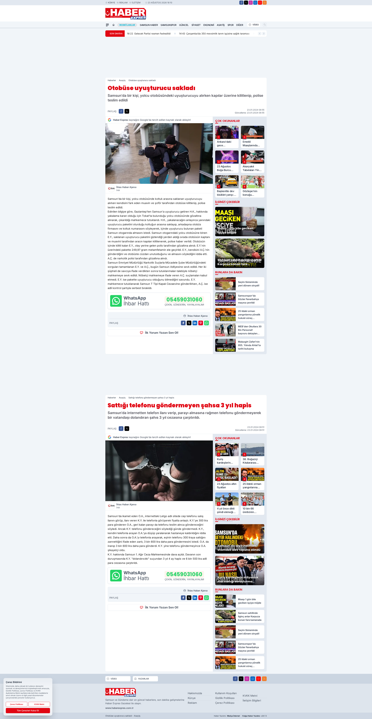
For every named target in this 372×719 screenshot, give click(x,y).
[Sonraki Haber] (263, 33)
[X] (246, 3)
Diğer (239, 25)
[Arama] (265, 25)
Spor (230, 25)
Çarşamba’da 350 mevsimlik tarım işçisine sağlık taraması (214, 33)
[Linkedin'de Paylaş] (195, 323)
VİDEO (256, 24)
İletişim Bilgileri (252, 700)
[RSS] (265, 3)
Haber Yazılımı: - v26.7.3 (240, 716)
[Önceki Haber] (259, 33)
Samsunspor (168, 25)
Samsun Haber (149, 25)
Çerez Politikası (224, 702)
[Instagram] (251, 3)
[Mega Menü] (107, 25)
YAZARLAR (143, 678)
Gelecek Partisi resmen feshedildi (149, 33)
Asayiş (221, 25)
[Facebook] (241, 3)
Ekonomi (208, 25)
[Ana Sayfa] (113, 25)
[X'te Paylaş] (127, 111)
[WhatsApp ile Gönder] (206, 323)
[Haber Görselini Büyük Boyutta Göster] (159, 153)
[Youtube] (260, 3)
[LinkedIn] (255, 3)
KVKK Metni (250, 695)
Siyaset (196, 25)
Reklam (123, 2)
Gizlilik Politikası (225, 698)
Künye (111, 2)
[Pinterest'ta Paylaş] (200, 323)
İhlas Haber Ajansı (126, 188)
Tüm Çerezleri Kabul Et (28, 710)
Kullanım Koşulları (226, 693)
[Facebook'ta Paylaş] (121, 111)
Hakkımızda (195, 693)
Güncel (184, 25)
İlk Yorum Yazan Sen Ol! (161, 332)
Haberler (112, 80)
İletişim (136, 2)
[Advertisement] (186, 57)
